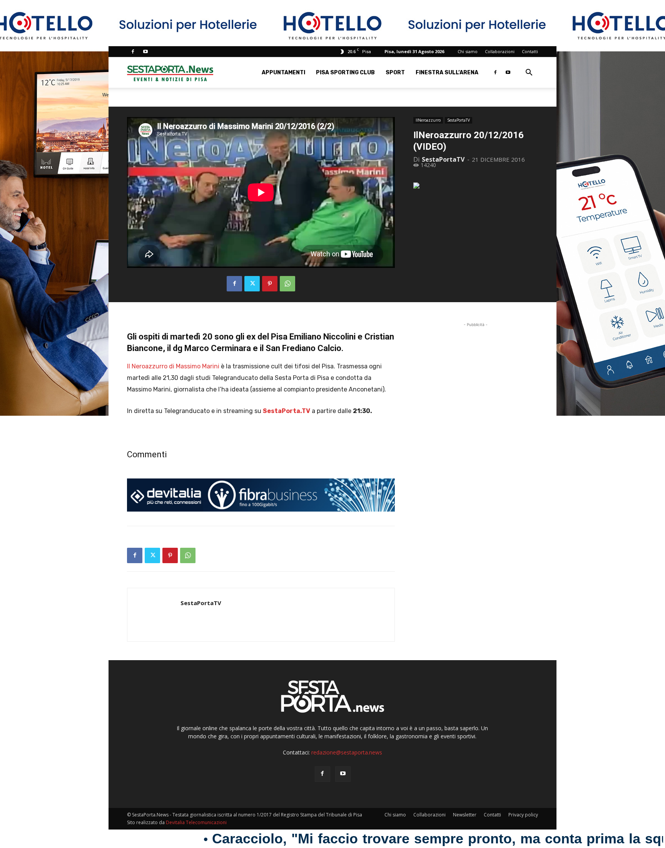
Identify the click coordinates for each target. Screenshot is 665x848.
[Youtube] (145, 51)
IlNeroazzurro (428, 120)
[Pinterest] (269, 283)
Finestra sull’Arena (447, 72)
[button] (529, 73)
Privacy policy (523, 814)
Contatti (530, 51)
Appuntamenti (283, 72)
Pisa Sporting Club (345, 72)
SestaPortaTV (458, 120)
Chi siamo (468, 51)
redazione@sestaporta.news (346, 752)
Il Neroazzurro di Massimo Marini (173, 366)
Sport (395, 72)
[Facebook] (133, 51)
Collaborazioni (500, 51)
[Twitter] (252, 283)
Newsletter (464, 814)
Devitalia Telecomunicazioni (196, 822)
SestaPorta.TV (286, 411)
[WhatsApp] (287, 283)
